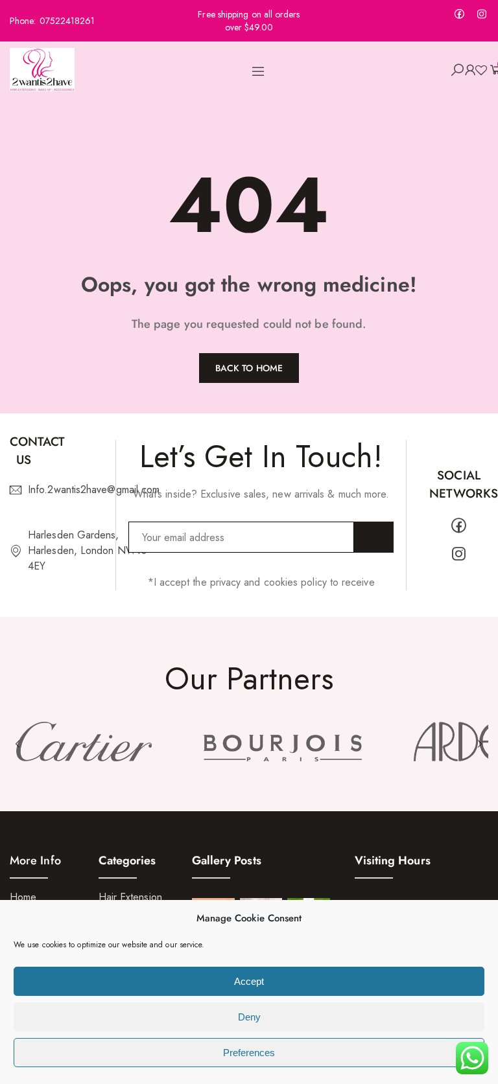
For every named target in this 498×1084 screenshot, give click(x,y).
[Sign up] (374, 537)
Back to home (249, 368)
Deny (249, 1016)
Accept (249, 981)
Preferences (249, 1052)
